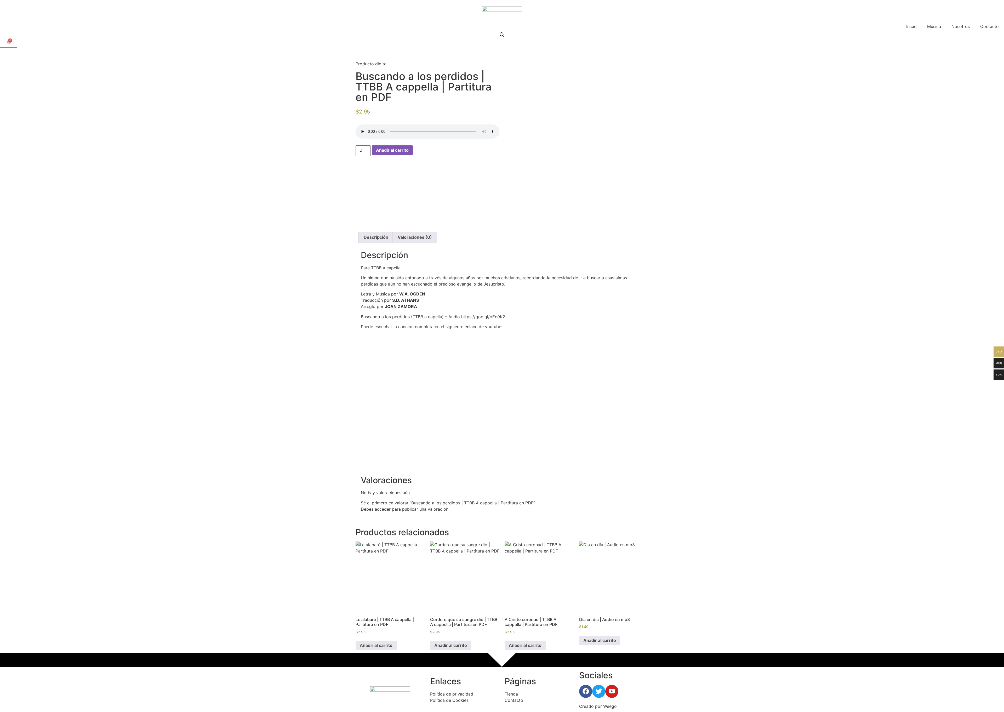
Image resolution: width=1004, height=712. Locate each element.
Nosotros (960, 26)
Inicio (911, 26)
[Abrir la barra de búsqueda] (502, 34)
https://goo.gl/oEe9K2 (483, 316)
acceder (383, 509)
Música (934, 26)
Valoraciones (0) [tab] (415, 237)
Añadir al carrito (392, 150)
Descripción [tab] (376, 237)
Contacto (989, 26)
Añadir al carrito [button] (376, 645)
